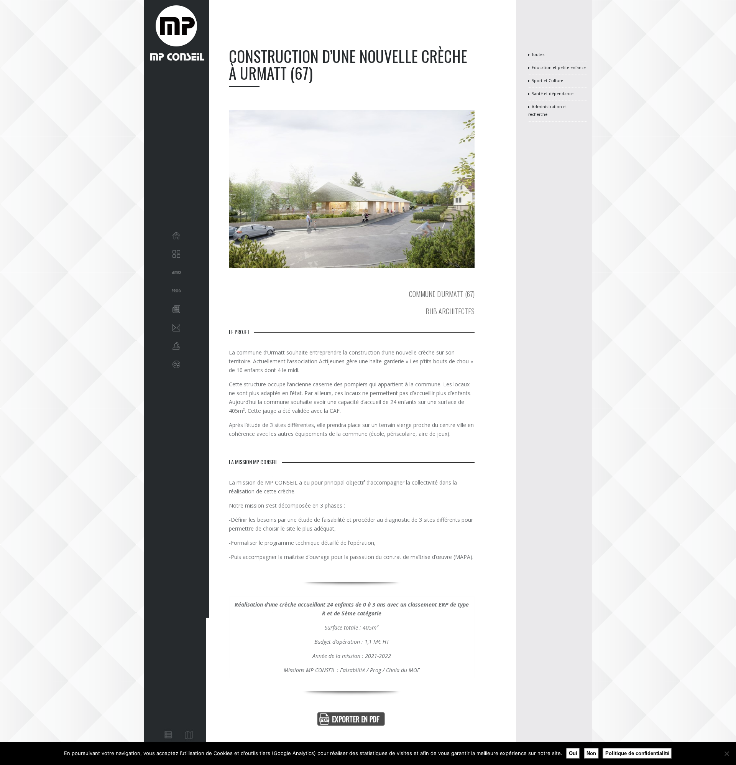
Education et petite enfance (559, 67)
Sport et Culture (547, 80)
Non (591, 753)
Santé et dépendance (552, 93)
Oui (573, 753)
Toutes (538, 54)
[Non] (726, 753)
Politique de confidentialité (637, 753)
